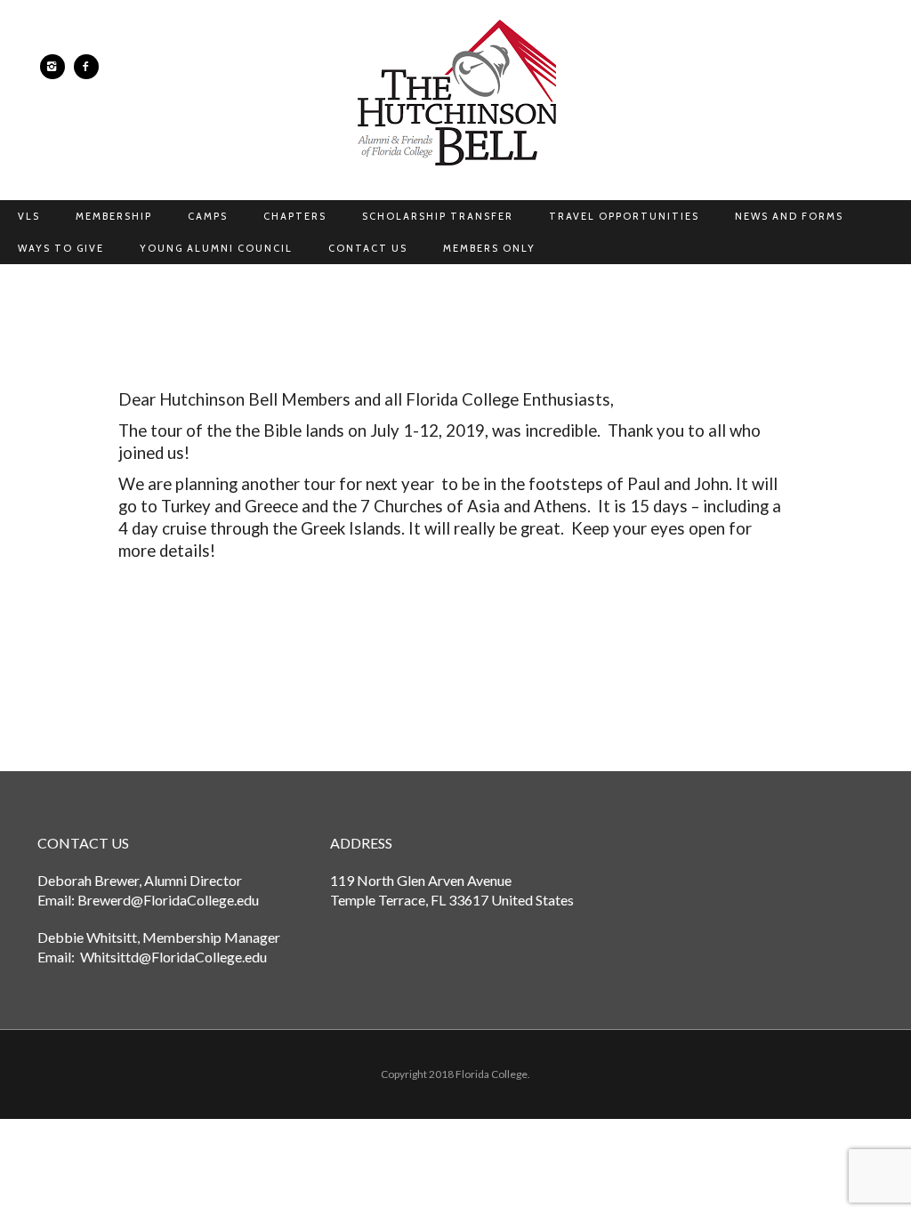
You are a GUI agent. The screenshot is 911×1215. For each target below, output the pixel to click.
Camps (208, 216)
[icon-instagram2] (57, 66)
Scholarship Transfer (437, 216)
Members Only (489, 248)
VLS (29, 216)
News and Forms (789, 216)
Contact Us (367, 248)
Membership (114, 216)
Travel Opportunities (624, 216)
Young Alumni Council (216, 248)
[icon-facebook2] (86, 66)
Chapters (295, 216)
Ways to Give (61, 248)
